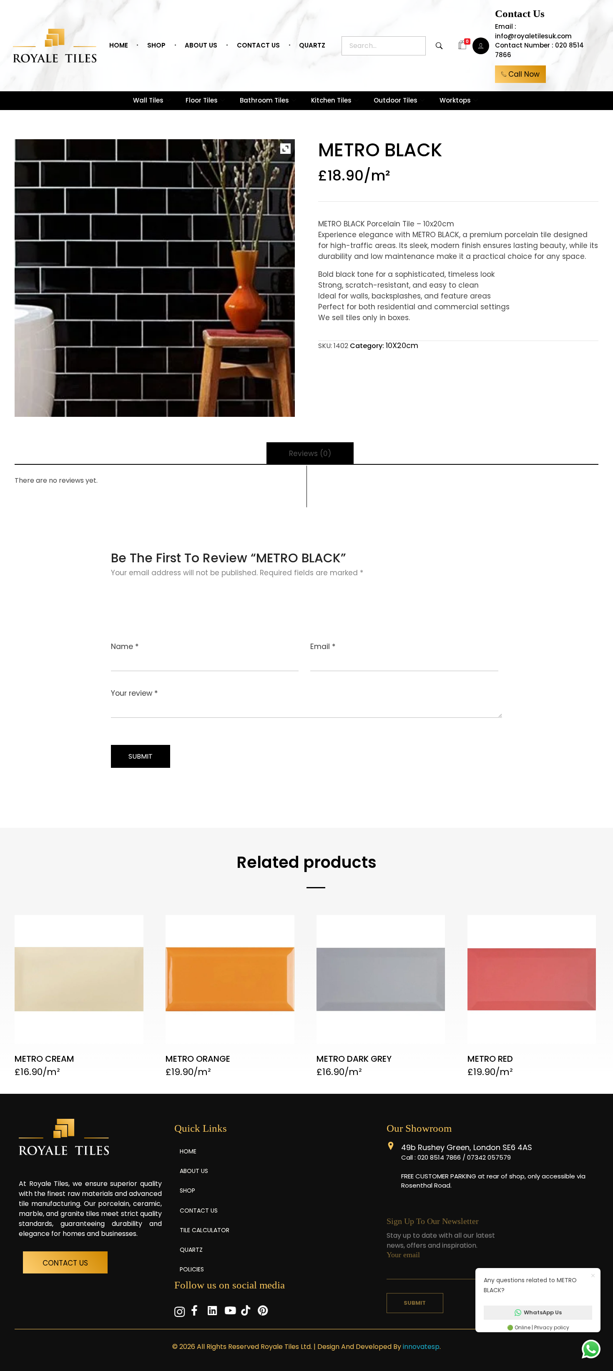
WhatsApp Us (543, 1312)
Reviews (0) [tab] (310, 454)
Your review (134, 693)
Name (125, 647)
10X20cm (402, 345)
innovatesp (421, 1346)
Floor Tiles (202, 100)
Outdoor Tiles (395, 100)
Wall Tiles (148, 100)
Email (323, 647)
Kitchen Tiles (331, 100)
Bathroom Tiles (264, 100)
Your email (403, 1249)
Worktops (455, 100)
